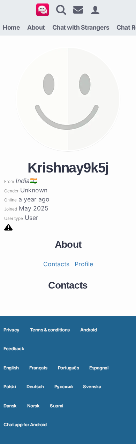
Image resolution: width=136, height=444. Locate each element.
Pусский (63, 386)
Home (11, 27)
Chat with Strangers (80, 27)
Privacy (11, 329)
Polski (9, 386)
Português (68, 367)
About (36, 27)
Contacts (56, 264)
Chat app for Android (24, 424)
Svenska (92, 386)
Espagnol (98, 367)
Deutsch (35, 386)
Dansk (10, 405)
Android (88, 329)
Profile (84, 264)
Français (38, 367)
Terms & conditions (50, 329)
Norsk (33, 405)
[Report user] (8, 226)
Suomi (56, 405)
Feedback (13, 348)
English (11, 367)
